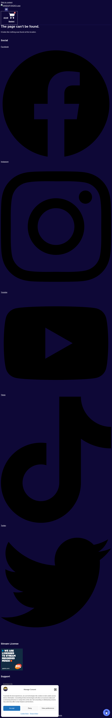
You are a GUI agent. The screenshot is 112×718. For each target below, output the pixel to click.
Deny (30, 708)
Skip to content (6, 2)
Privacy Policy (34, 713)
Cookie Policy (25, 713)
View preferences (48, 708)
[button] (55, 689)
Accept (11, 708)
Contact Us (7, 684)
